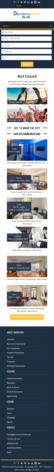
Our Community (13, 348)
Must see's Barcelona (16, 344)
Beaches (10, 409)
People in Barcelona (15, 353)
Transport (11, 361)
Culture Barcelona (14, 378)
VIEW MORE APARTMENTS (27, 317)
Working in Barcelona (16, 366)
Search (27, 64)
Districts (10, 339)
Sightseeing (12, 396)
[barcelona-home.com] (27, 16)
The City (10, 357)
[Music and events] (27, 121)
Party (9, 413)
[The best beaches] (27, 104)
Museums (11, 383)
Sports (10, 422)
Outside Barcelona (14, 392)
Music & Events (13, 387)
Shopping (11, 418)
